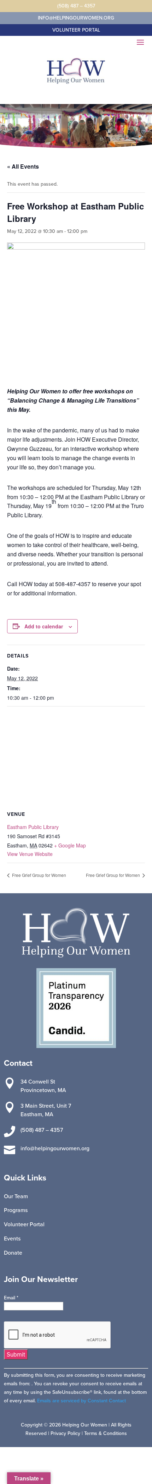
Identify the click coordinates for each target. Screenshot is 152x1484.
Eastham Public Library (33, 826)
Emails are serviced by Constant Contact (81, 1400)
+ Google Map (70, 845)
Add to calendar (43, 626)
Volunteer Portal (24, 1224)
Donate (13, 1252)
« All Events (23, 166)
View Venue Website (30, 853)
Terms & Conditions (105, 1433)
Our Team (16, 1196)
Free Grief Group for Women (38, 875)
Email (11, 1297)
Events (12, 1238)
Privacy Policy (65, 1433)
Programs (16, 1210)
